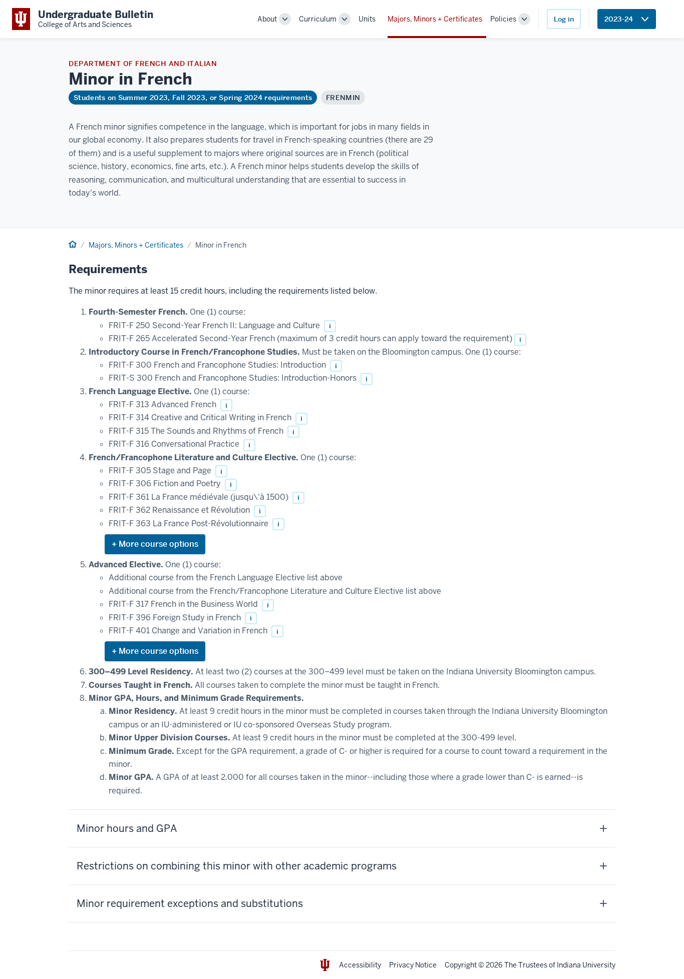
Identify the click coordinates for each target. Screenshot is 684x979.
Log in (564, 19)
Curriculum (317, 19)
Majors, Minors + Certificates (435, 19)
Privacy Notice (413, 964)
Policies (503, 19)
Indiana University (586, 964)
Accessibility (360, 964)
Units (367, 19)
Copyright (461, 964)
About (267, 19)
